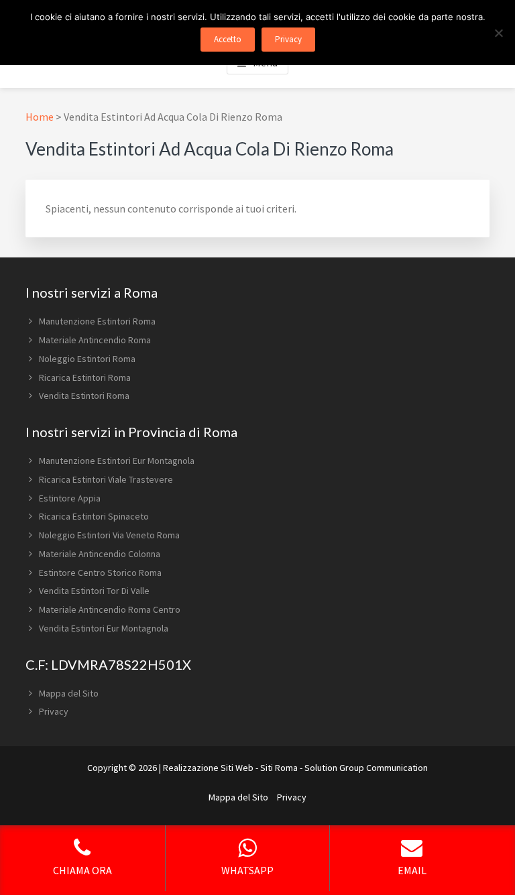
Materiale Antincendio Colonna (99, 554)
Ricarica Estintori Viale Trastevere (106, 479)
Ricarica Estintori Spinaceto (94, 516)
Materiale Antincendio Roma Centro (109, 609)
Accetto (227, 39)
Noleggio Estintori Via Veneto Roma (109, 535)
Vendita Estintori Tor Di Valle (94, 591)
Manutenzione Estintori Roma (97, 321)
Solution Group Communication (366, 768)
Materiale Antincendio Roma (95, 340)
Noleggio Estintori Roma (87, 359)
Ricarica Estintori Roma (85, 377)
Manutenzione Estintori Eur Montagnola (116, 461)
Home (39, 116)
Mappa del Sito (69, 693)
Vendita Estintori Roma (84, 396)
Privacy (53, 711)
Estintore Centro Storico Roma (100, 572)
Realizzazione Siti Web (208, 768)
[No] (498, 33)
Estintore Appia (70, 498)
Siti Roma (279, 768)
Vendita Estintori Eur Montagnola (103, 628)
